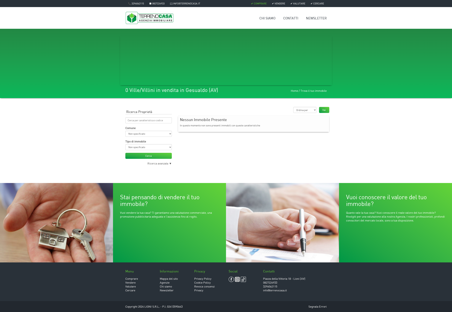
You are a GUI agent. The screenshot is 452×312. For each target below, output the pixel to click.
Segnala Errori (317, 306)
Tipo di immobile (135, 141)
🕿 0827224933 (157, 3)
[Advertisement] (226, 60)
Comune (130, 128)
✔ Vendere (278, 3)
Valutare (130, 286)
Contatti (290, 18)
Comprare (131, 278)
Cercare (130, 290)
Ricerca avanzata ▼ (159, 163)
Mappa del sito (169, 278)
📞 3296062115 (136, 3)
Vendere (130, 282)
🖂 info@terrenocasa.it (185, 3)
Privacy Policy (202, 278)
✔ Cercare (317, 3)
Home (294, 90)
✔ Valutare (297, 3)
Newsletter (316, 18)
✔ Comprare (259, 3)
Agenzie (165, 282)
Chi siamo (267, 18)
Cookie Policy (202, 282)
